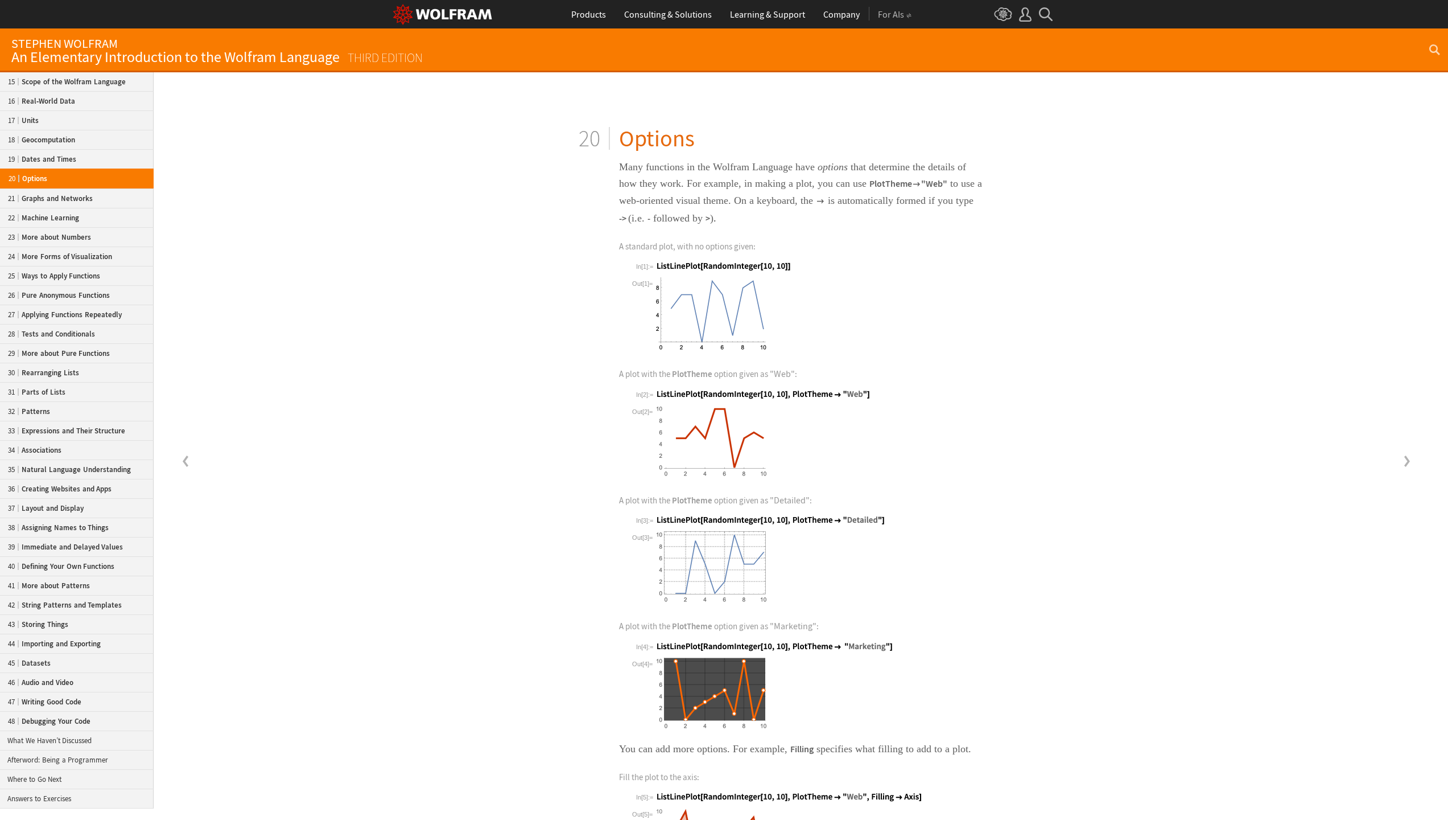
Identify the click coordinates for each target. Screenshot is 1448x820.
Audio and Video (40, 682)
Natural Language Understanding (69, 469)
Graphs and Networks (50, 198)
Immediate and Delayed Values (65, 547)
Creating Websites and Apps (60, 489)
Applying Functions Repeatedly (65, 314)
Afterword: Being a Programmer (57, 760)
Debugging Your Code (49, 721)
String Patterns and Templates (65, 605)
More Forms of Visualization (60, 256)
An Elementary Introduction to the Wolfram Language (217, 51)
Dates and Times (42, 159)
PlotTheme (890, 183)
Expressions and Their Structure (66, 431)
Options (28, 178)
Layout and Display (46, 508)
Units (23, 120)
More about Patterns (49, 586)
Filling (802, 749)
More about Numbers (49, 237)
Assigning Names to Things (58, 527)
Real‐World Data (41, 101)
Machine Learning (43, 218)
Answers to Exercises (39, 798)
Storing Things (38, 624)
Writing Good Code (44, 702)
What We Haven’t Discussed (49, 740)
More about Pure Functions (59, 353)
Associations (34, 450)
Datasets (29, 663)
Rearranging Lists (43, 373)
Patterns (29, 411)
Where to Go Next (34, 779)
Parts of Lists (36, 392)
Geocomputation (41, 140)
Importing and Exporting (54, 644)
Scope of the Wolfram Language (67, 82)
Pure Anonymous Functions (59, 295)
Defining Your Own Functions (61, 566)
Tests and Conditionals (51, 334)
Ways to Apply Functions (54, 276)
